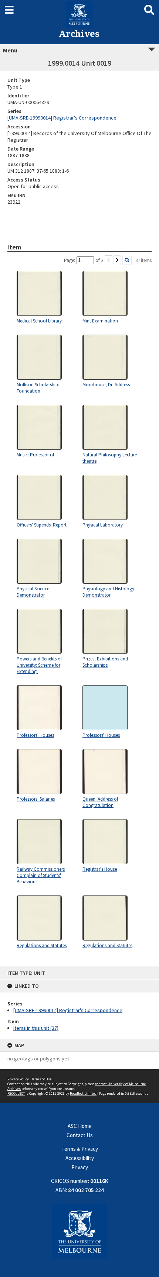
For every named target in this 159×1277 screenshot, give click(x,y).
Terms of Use (41, 1079)
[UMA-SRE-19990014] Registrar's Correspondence (67, 1010)
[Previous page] (108, 260)
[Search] (127, 260)
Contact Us (80, 1135)
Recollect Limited (83, 1093)
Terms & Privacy (79, 1148)
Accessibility (79, 1158)
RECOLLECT (16, 1093)
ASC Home (80, 1125)
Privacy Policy (18, 1079)
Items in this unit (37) (35, 1028)
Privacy (79, 1167)
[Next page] (117, 260)
